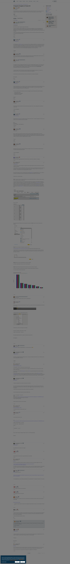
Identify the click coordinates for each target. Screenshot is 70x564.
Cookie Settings (21, 559)
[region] (13, 559)
